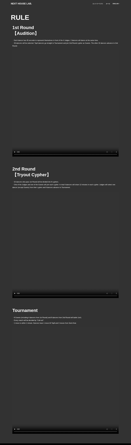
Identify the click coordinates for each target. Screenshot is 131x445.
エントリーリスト (98, 3)
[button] (119, 3)
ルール (108, 3)
